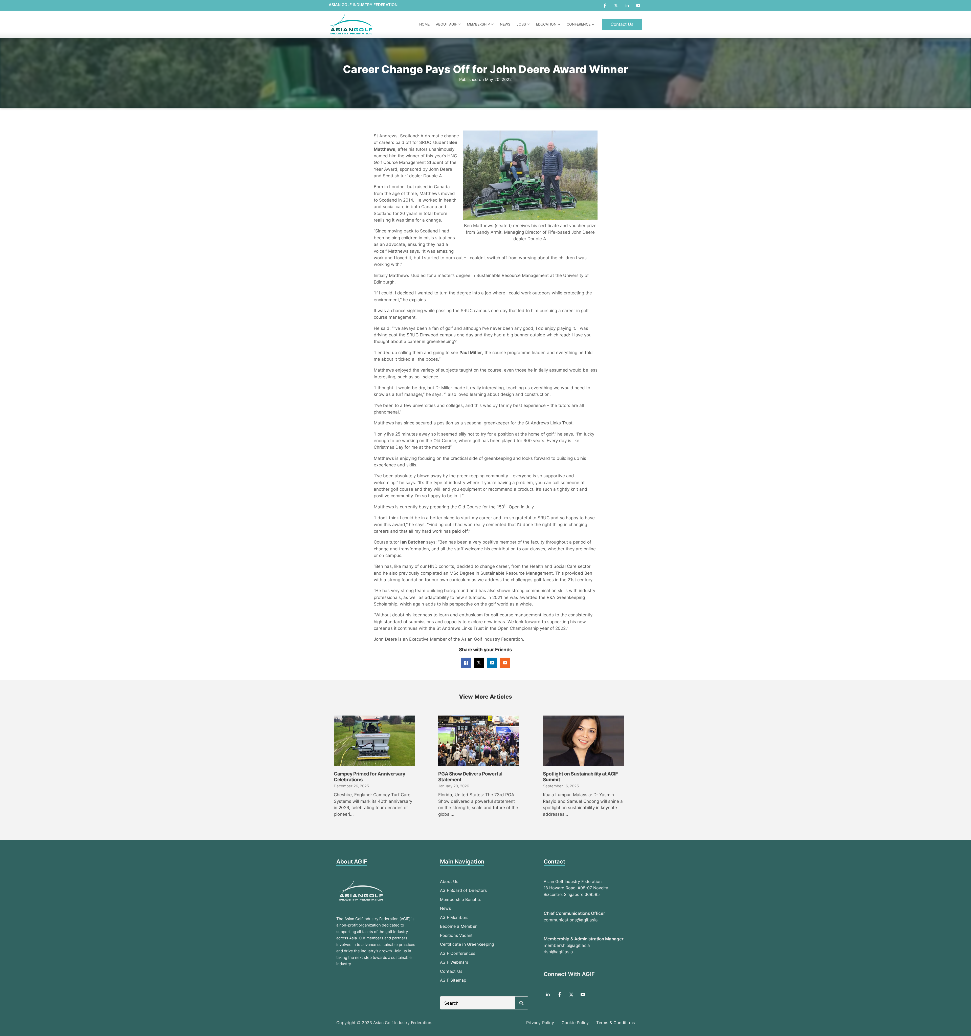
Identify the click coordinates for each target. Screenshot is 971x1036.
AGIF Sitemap (453, 980)
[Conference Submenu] (593, 24)
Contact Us (451, 971)
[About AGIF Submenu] (460, 24)
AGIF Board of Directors (463, 890)
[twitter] (616, 6)
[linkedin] (627, 6)
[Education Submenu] (560, 24)
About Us (449, 881)
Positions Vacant (456, 935)
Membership (478, 24)
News (505, 24)
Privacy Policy (540, 1022)
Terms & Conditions (615, 1022)
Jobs (521, 24)
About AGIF (446, 24)
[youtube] (638, 6)
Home (424, 24)
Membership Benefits (460, 899)
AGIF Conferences (457, 953)
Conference (578, 24)
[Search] (521, 1003)
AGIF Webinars (454, 962)
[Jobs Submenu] (529, 24)
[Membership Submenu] (493, 24)
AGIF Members (454, 917)
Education (546, 24)
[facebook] (605, 6)
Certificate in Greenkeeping (467, 944)
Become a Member (458, 926)
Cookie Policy (575, 1022)
